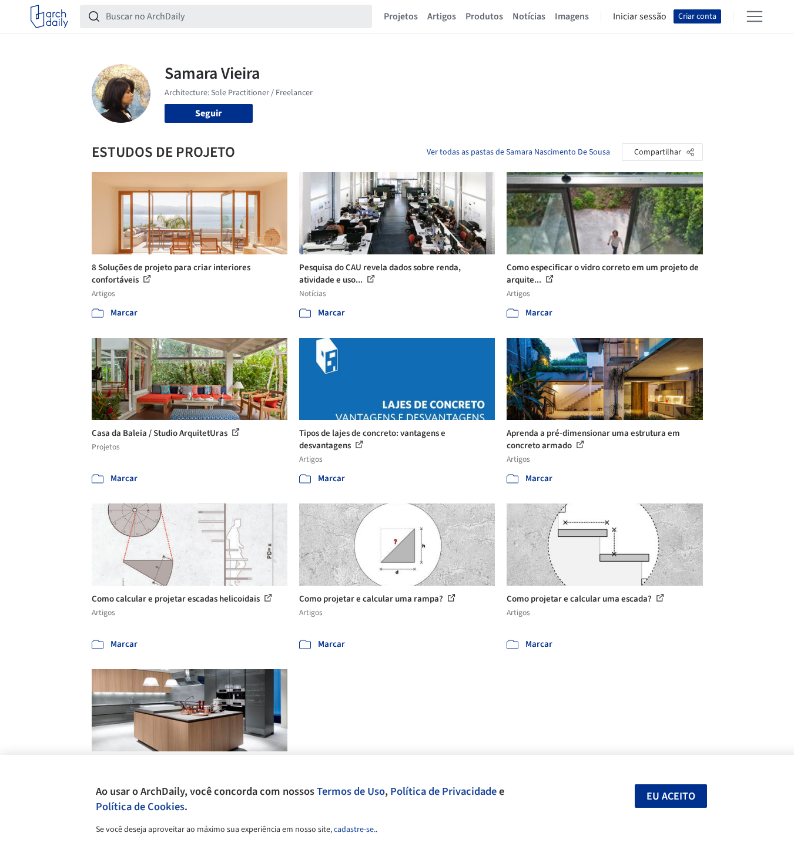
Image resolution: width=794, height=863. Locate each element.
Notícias (528, 16)
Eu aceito (670, 796)
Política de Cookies (140, 806)
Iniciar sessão (639, 16)
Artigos (441, 16)
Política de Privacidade (443, 791)
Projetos (401, 16)
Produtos (484, 16)
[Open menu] (754, 16)
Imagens (572, 16)
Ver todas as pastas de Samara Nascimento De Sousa (518, 152)
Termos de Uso (351, 791)
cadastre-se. (355, 829)
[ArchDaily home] (49, 16)
